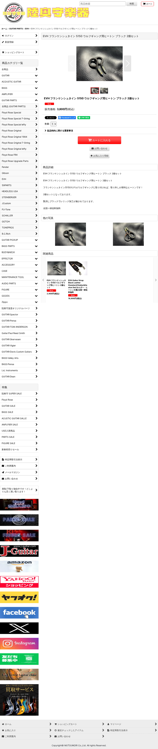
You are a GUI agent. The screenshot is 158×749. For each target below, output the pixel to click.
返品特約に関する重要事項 (60, 130)
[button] (71, 63)
